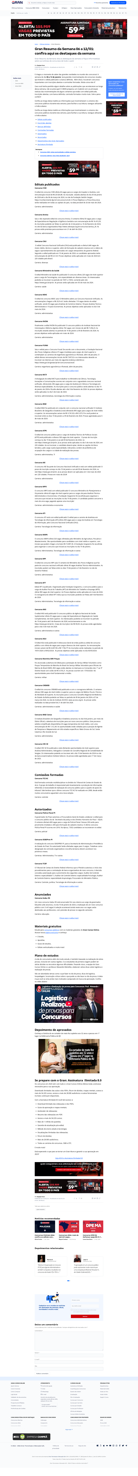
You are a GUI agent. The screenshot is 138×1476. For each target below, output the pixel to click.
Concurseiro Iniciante (91, 8)
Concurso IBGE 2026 (32, 8)
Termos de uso (69, 1446)
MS (82, 13)
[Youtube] (110, 1446)
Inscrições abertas (44, 123)
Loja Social (14, 1394)
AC (48, 13)
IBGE (16, 81)
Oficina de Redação (76, 1411)
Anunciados (42, 137)
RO (108, 13)
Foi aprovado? (49, 1405)
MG (78, 13)
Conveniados (15, 1400)
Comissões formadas (46, 130)
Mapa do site (82, 1446)
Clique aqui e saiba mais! (69, 210)
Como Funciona (15, 1389)
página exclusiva (51, 932)
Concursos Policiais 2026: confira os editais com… (45, 1236)
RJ (102, 13)
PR (99, 13)
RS (114, 13)
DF (66, 13)
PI (96, 13)
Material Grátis (104, 1389)
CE (63, 13)
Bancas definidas (44, 126)
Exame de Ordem (75, 1391)
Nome (37, 1352)
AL (51, 13)
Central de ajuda (47, 1386)
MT (85, 13)
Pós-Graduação (75, 1397)
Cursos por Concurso (76, 1400)
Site (36, 1366)
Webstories (122, 8)
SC (117, 13)
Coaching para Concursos (78, 1389)
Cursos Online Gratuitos (77, 1414)
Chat (43, 1389)
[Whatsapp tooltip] (117, 1446)
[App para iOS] (104, 1446)
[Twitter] (123, 1446)
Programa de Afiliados (17, 1403)
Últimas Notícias (17, 8)
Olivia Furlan (38, 1239)
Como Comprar (15, 1391)
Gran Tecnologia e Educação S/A (57, 1456)
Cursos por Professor (76, 1408)
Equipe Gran (41, 65)
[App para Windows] (97, 1446)
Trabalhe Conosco (16, 1405)
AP (57, 13)
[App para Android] (107, 1446)
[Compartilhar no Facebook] (92, 67)
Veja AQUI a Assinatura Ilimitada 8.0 (69, 1158)
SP (122, 13)
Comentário (39, 1330)
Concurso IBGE (19, 83)
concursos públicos (51, 930)
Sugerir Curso (104, 1397)
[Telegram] (126, 1446)
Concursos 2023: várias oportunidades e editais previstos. (58, 152)
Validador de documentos (18, 1397)
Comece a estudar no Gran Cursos (69, 1169)
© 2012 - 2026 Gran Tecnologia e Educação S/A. (27, 1446)
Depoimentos (104, 1386)
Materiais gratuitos (108, 8)
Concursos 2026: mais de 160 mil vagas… (68, 1236)
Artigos (64, 8)
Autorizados (42, 134)
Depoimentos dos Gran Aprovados (51, 141)
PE (93, 13)
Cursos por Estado (75, 1405)
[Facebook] (120, 1446)
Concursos (45, 8)
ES (69, 13)
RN (105, 13)
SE (120, 13)
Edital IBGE (18, 86)
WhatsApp (45, 1391)
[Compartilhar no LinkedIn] (97, 67)
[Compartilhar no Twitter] (95, 67)
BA (60, 13)
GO (72, 13)
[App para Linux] (101, 1446)
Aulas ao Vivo (104, 1391)
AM (54, 13)
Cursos (55, 8)
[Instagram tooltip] (113, 1446)
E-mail (37, 1359)
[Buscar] (29, 3)
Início (36, 44)
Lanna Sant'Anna (87, 1239)
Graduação (73, 1394)
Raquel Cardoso (63, 1239)
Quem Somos (15, 1386)
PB (91, 13)
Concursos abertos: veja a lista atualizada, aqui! (55, 156)
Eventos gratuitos (102, 2)
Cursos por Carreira (76, 1403)
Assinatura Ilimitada (118, 2)
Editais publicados (45, 119)
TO (125, 13)
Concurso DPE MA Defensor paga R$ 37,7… (92, 1236)
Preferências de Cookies (18, 1408)
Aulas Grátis (103, 1394)
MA (75, 13)
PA (88, 13)
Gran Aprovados (76, 8)
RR (111, 13)
